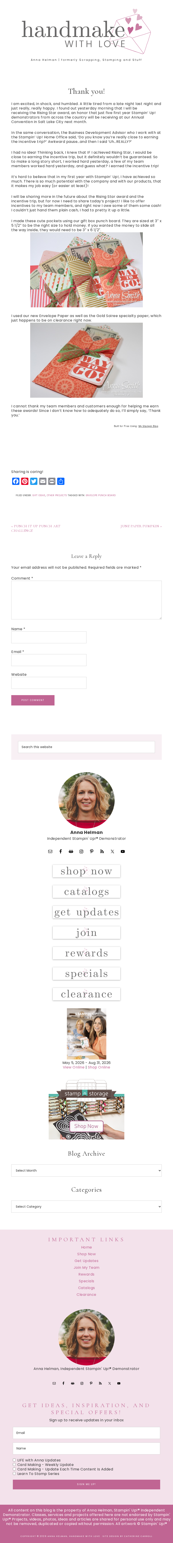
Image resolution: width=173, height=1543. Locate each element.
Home (86, 1247)
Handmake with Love (86, 31)
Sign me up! (86, 1484)
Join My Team (87, 1267)
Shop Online (99, 1067)
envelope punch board (101, 495)
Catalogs (86, 1287)
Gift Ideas (39, 495)
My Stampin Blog (148, 426)
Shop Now (86, 1254)
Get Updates (87, 1260)
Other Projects (57, 495)
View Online (74, 1067)
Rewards (86, 1274)
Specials (86, 1281)
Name (18, 629)
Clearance (86, 1294)
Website (19, 674)
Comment (22, 578)
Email (17, 652)
